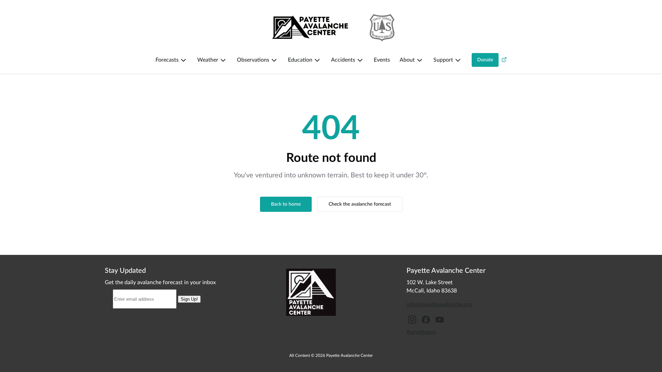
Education (300, 60)
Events (382, 60)
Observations (253, 60)
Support (443, 60)
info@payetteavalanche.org (439, 304)
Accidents (343, 60)
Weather (207, 60)
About (407, 60)
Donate (485, 60)
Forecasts (167, 60)
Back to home (286, 204)
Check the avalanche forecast (360, 204)
